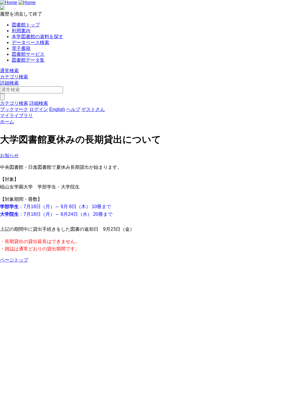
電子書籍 (21, 48)
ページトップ (14, 259)
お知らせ (9, 155)
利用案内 (21, 30)
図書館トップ (26, 24)
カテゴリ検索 (14, 76)
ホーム (7, 121)
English (57, 109)
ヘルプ (73, 109)
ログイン (38, 109)
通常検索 (9, 70)
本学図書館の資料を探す (37, 36)
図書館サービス (28, 54)
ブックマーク (14, 109)
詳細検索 (9, 82)
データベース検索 (30, 42)
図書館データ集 (28, 60)
